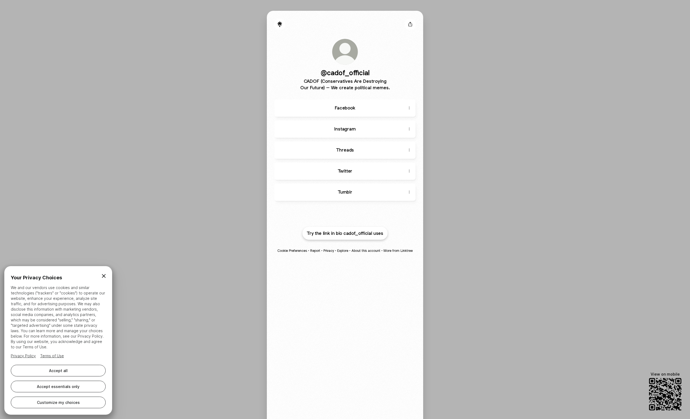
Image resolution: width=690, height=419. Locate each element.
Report (315, 250)
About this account (365, 250)
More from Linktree (398, 250)
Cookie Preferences (292, 250)
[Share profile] (410, 24)
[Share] (409, 108)
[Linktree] (279, 24)
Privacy (328, 250)
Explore (342, 250)
